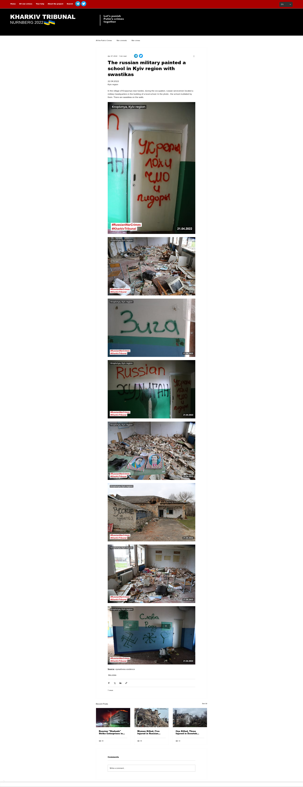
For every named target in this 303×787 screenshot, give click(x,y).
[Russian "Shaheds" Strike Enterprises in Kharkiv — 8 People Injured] (113, 717)
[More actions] (193, 56)
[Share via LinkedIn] (120, 683)
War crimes (135, 40)
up (4, 781)
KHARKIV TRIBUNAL (43, 17)
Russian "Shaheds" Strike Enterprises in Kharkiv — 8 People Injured (111, 732)
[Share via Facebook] (109, 683)
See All (204, 703)
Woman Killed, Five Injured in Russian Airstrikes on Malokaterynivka (148, 732)
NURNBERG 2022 (26, 22)
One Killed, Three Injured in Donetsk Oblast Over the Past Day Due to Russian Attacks (188, 732)
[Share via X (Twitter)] (115, 683)
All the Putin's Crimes (104, 40)
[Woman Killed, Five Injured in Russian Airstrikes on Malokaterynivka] (151, 717)
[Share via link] (126, 683)
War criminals (122, 40)
